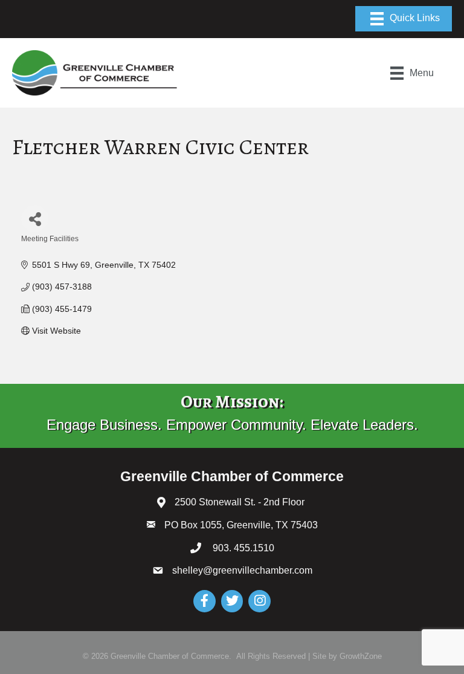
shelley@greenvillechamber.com (242, 570)
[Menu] (403, 18)
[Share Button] (34, 218)
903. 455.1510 (242, 548)
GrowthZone (361, 656)
